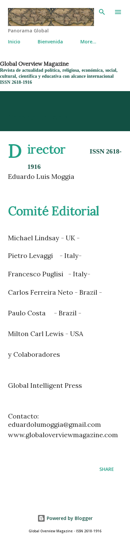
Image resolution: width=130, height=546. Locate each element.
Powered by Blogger (69, 518)
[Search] (102, 12)
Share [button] (106, 469)
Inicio (14, 41)
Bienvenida (50, 41)
